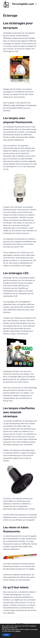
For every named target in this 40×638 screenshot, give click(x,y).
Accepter (6, 635)
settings (17, 631)
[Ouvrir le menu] (36, 3)
